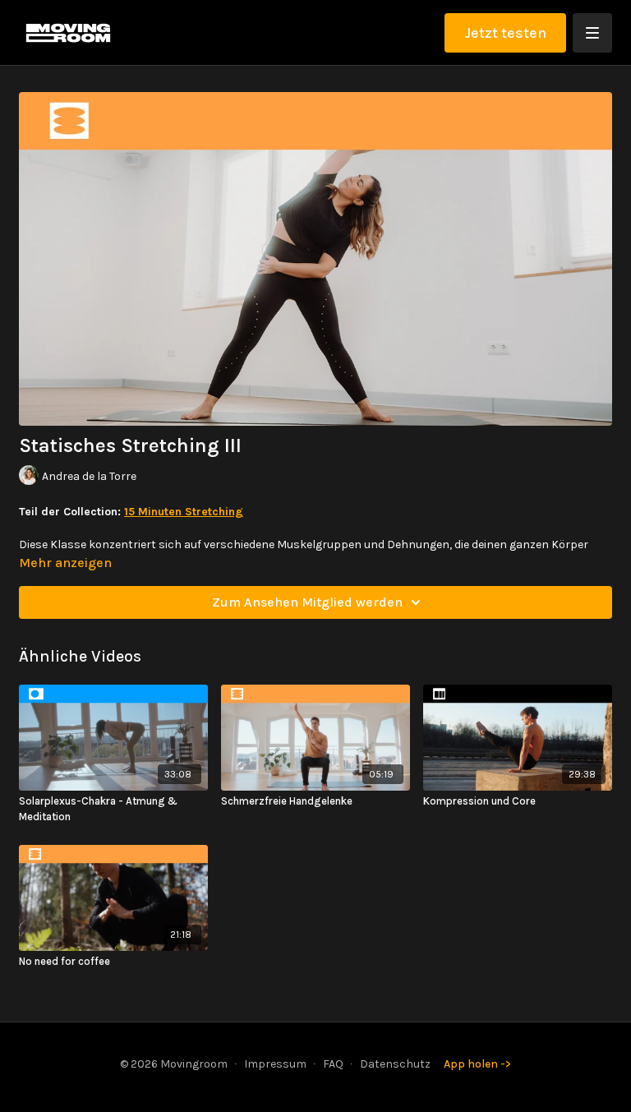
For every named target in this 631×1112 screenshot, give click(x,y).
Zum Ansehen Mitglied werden (307, 602)
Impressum (275, 1064)
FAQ (333, 1064)
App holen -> (477, 1064)
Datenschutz (395, 1064)
